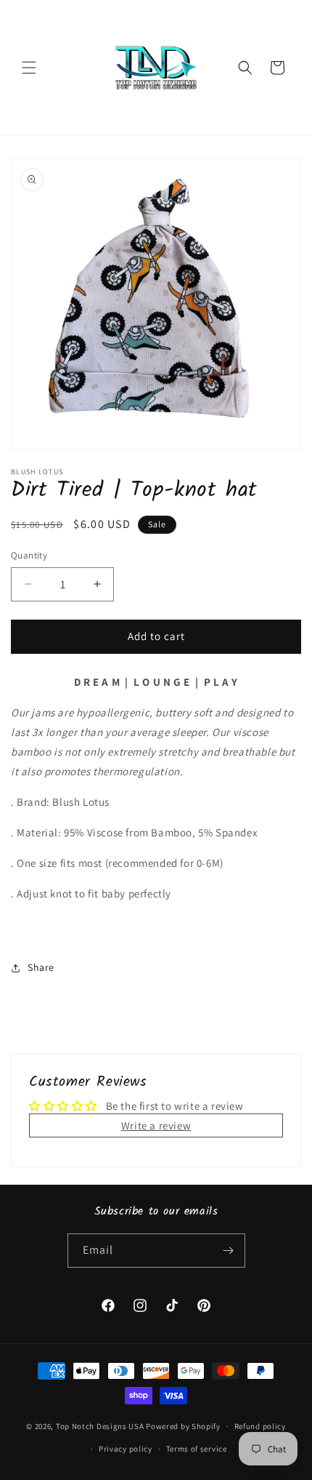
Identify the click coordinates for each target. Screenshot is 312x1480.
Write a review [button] (156, 1125)
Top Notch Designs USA (100, 1426)
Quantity (29, 555)
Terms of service (196, 1449)
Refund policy (260, 1426)
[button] (29, 68)
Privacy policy (125, 1449)
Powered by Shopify (183, 1426)
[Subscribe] (229, 1250)
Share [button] (41, 967)
